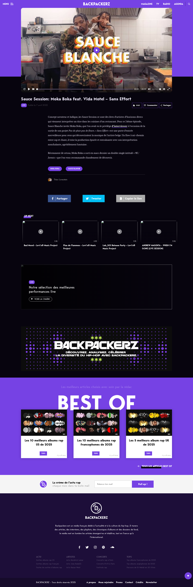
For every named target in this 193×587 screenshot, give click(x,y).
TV (157, 4)
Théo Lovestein (60, 179)
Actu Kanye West (73, 567)
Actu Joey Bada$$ (73, 564)
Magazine (146, 4)
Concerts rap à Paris (104, 560)
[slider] (84, 89)
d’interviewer (119, 126)
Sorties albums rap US (45, 560)
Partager (167, 105)
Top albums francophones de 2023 (141, 560)
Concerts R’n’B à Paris (105, 564)
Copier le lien (133, 198)
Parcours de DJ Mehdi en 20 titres (141, 567)
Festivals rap (101, 567)
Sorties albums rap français (47, 564)
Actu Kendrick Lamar (74, 560)
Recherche (189, 4)
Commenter (152, 105)
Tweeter (96, 198)
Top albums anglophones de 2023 (141, 564)
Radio (166, 4)
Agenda (178, 4)
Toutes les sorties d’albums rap (49, 567)
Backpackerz (96, 4)
